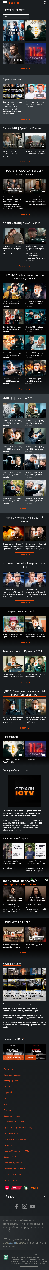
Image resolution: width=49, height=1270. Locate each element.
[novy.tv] (26, 1189)
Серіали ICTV (10, 1157)
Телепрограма (10, 1081)
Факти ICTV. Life (11, 1180)
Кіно (6, 1104)
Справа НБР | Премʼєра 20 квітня (22, 128)
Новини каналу (12, 963)
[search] (45, 2)
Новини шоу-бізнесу (13, 1162)
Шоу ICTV (8, 1145)
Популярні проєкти (14, 10)
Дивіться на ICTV (13, 1039)
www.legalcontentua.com (29, 1266)
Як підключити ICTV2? (14, 1122)
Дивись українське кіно (16, 922)
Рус (43, 1196)
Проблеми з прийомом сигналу (18, 1127)
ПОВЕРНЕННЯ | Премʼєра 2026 (21, 223)
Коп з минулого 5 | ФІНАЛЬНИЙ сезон (24, 519)
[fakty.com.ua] (34, 1189)
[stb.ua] (7, 1189)
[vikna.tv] (16, 1189)
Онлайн (7, 1086)
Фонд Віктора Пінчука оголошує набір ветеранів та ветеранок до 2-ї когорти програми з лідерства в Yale (24, 1024)
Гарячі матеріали (13, 79)
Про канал (8, 1069)
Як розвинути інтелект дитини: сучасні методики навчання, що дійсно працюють (22, 1009)
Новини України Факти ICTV (16, 1151)
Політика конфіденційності (16, 1139)
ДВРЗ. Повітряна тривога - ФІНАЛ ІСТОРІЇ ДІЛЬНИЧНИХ (24, 692)
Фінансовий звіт (11, 1133)
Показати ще (24, 68)
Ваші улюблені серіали (16, 770)
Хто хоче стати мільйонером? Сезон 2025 (24, 565)
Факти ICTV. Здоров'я (13, 1174)
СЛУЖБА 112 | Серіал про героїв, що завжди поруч (24, 276)
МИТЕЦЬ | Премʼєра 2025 (18, 398)
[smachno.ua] (10, 1198)
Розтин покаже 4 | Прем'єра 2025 (22, 651)
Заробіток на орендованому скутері (18, 1004)
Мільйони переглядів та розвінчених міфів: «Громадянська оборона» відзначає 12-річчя (23, 1016)
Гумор (6, 1098)
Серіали (7, 1092)
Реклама (7, 1110)
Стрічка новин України (14, 1168)
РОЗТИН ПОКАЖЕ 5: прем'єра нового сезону (24, 172)
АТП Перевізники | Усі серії (18, 611)
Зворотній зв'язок (12, 1116)
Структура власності (13, 1075)
